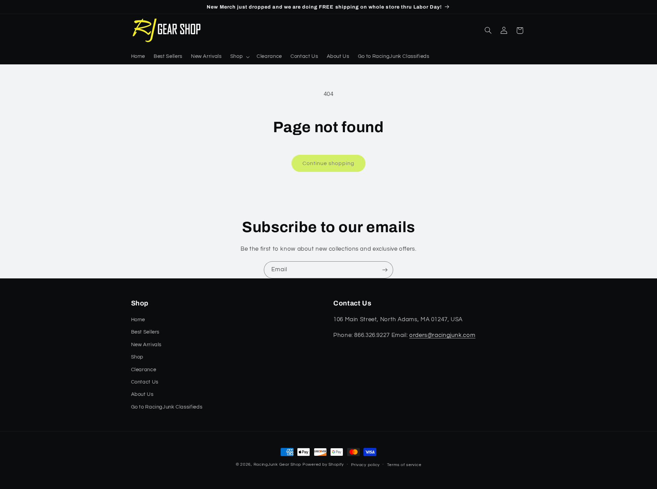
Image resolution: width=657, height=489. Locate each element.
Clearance (143, 369)
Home (138, 319)
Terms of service (404, 465)
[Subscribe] (385, 269)
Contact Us (144, 382)
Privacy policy (365, 465)
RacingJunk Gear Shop (277, 464)
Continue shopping (328, 163)
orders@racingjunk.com (442, 335)
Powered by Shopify (323, 464)
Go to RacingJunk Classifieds (167, 407)
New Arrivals (146, 344)
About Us (142, 394)
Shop (137, 357)
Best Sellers (145, 332)
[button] (239, 56)
